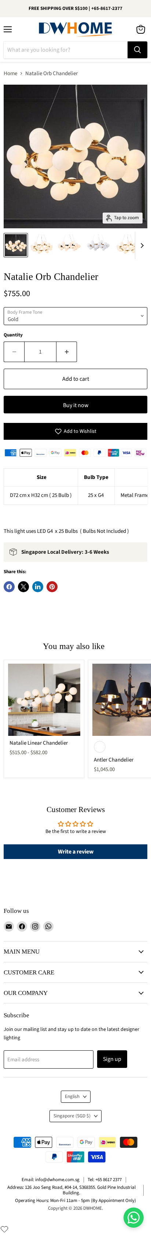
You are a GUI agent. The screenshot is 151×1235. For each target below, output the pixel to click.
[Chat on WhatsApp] (134, 1218)
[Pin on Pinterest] (52, 586)
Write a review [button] (75, 852)
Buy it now (75, 405)
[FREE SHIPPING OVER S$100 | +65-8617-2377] (75, 8)
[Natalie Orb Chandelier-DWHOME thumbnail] (15, 245)
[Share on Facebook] (9, 586)
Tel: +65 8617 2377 (105, 1179)
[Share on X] (23, 586)
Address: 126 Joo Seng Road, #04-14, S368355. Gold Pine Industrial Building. (71, 1190)
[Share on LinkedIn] (37, 586)
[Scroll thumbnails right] (141, 245)
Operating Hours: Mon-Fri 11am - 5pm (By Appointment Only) (75, 1200)
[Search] (137, 49)
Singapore (72, 1116)
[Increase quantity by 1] (66, 352)
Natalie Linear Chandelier (39, 743)
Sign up (112, 1059)
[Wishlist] (4, 1229)
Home (10, 73)
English (72, 1096)
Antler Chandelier (113, 760)
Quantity (13, 335)
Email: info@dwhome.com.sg (51, 1179)
